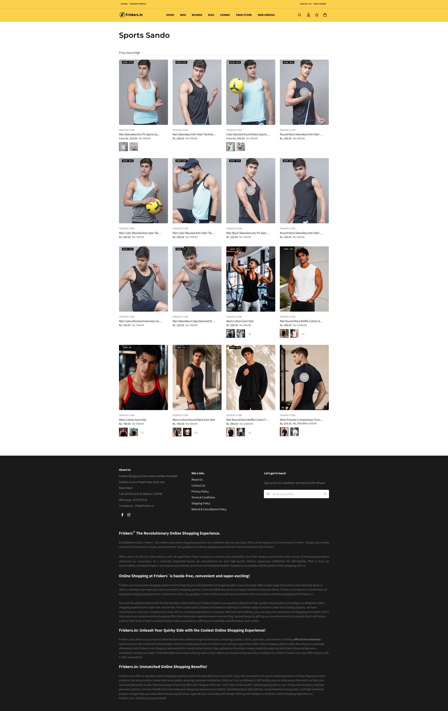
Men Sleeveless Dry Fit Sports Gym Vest (141, 134)
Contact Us (306, 3)
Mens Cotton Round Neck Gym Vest (194, 419)
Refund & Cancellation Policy (209, 509)
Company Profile (137, 3)
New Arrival (266, 15)
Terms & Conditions (203, 497)
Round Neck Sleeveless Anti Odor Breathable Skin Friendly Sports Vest (302, 134)
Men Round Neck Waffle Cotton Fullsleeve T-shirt (248, 419)
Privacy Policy (200, 491)
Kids (211, 15)
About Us (196, 479)
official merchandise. (307, 639)
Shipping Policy (200, 503)
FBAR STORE (244, 15)
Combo (225, 15)
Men (183, 15)
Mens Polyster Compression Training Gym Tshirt (302, 419)
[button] (324, 15)
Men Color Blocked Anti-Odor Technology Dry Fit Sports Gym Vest (195, 233)
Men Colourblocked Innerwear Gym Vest (141, 321)
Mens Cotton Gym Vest (240, 321)
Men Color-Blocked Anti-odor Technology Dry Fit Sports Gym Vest (141, 233)
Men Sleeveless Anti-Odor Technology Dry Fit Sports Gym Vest (195, 134)
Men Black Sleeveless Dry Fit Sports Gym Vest (248, 233)
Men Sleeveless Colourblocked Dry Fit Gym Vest (195, 321)
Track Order (319, 3)
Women (197, 15)
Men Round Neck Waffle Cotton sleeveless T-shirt (302, 321)
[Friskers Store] (131, 15)
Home (170, 15)
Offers (124, 3)
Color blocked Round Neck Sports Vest (248, 134)
